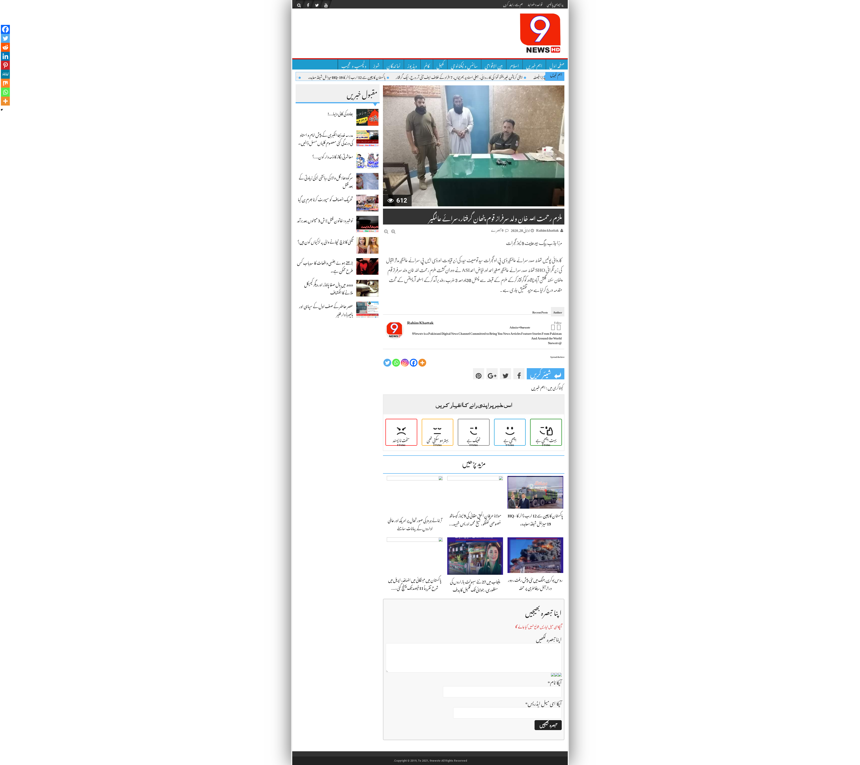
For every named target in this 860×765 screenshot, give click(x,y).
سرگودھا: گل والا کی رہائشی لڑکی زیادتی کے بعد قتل (326, 181)
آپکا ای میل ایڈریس (543, 702)
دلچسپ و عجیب (353, 64)
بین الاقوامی (494, 64)
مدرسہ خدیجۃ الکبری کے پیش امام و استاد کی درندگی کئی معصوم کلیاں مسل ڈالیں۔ (325, 138)
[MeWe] (5, 74)
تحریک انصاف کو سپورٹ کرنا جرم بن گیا (325, 199)
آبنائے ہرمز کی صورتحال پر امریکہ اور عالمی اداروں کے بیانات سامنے (415, 523)
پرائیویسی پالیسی (555, 4)
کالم (427, 64)
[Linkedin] (5, 56)
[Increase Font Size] (393, 230)
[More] (422, 363)
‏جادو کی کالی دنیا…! (340, 113)
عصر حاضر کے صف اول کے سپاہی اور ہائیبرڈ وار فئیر (326, 309)
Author (557, 311)
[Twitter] (553, 327)
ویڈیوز (412, 64)
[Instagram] (405, 363)
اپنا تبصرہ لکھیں (549, 638)
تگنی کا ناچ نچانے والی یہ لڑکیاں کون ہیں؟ (325, 241)
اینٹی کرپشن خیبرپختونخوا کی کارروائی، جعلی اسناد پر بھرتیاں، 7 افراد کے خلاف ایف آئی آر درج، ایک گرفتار (490, 76)
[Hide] (2, 110)
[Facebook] (558, 327)
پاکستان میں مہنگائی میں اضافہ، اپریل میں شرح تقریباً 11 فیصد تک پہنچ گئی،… (414, 583)
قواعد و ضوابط (534, 4)
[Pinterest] (5, 65)
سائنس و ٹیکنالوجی (464, 64)
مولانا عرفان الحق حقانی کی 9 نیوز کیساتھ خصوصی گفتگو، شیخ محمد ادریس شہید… (475, 519)
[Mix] (5, 83)
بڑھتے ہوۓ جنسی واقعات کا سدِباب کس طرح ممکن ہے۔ (325, 266)
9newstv (525, 326)
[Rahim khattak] (395, 330)
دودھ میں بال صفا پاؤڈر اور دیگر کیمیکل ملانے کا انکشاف (328, 288)
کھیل (440, 64)
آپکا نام (555, 681)
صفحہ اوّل (556, 64)
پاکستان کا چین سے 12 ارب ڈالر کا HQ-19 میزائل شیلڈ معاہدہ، (378, 76)
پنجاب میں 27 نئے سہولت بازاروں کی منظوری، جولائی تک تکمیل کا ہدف (475, 585)
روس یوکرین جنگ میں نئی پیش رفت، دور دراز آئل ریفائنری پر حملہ (535, 583)
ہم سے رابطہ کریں (513, 4)
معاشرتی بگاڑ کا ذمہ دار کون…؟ (332, 156)
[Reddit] (5, 47)
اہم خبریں (534, 64)
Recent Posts (540, 311)
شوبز (376, 64)
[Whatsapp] (396, 363)
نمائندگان (393, 64)
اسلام (514, 64)
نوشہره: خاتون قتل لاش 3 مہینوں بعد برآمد (325, 220)
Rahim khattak (547, 229)
